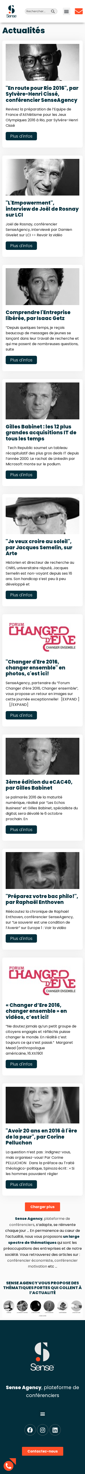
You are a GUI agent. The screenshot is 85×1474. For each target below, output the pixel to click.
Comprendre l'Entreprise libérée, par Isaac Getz (38, 315)
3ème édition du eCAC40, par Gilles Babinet (39, 785)
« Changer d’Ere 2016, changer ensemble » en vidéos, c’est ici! (36, 1011)
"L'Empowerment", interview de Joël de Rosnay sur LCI (42, 208)
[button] (66, 11)
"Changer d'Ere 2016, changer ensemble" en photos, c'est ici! (35, 667)
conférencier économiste (30, 1260)
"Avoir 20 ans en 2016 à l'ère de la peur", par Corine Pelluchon (41, 1136)
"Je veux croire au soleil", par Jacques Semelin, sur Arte (39, 547)
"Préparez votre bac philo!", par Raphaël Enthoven (42, 899)
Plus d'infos (21, 136)
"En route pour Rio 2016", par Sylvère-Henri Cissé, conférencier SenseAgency (42, 94)
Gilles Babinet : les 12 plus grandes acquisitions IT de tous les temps (41, 432)
